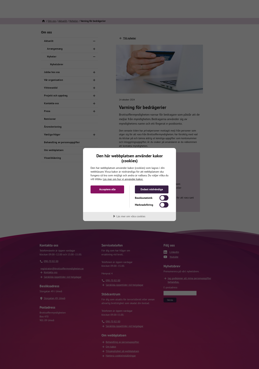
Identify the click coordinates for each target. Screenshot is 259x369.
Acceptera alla (107, 189)
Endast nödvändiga (152, 189)
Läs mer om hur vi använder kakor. (123, 179)
